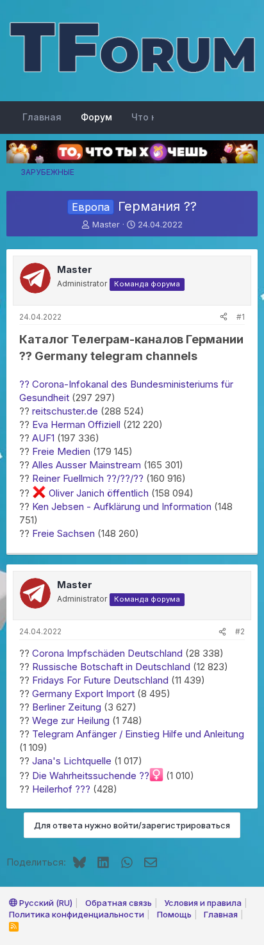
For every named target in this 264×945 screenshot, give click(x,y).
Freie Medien (61, 451)
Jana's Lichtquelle (71, 761)
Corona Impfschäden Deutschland (107, 653)
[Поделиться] (223, 317)
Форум (96, 116)
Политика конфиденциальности (76, 914)
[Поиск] (219, 117)
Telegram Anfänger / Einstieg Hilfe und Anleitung (138, 734)
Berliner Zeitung (66, 707)
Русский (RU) (44, 903)
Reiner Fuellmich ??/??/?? (88, 478)
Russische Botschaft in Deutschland (111, 667)
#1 (240, 317)
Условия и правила (203, 903)
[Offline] (24, 269)
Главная (42, 116)
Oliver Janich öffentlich (97, 493)
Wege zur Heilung (69, 720)
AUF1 (43, 438)
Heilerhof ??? (61, 789)
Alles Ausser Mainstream (86, 465)
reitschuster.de (65, 411)
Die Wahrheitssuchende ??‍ (90, 775)
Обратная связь (118, 903)
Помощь (174, 914)
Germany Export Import (83, 693)
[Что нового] (244, 117)
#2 (240, 631)
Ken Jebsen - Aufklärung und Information (121, 506)
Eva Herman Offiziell (76, 424)
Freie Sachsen (63, 533)
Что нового (157, 116)
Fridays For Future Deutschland (100, 680)
